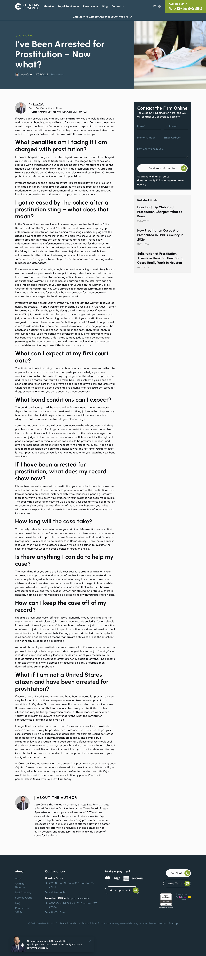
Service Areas (23, 897)
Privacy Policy (89, 923)
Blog (17, 902)
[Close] (90, 941)
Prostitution (58, 74)
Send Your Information (162, 168)
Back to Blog (26, 35)
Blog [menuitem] (105, 6)
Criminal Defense (20, 885)
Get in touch (32, 778)
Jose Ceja (38, 104)
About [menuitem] (47, 6)
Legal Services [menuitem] (67, 6)
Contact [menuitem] (117, 6)
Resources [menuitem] (89, 6)
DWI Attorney (23, 892)
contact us (160, 923)
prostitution (73, 118)
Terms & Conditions (70, 923)
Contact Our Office (22, 910)
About (19, 878)
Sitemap (173, 923)
